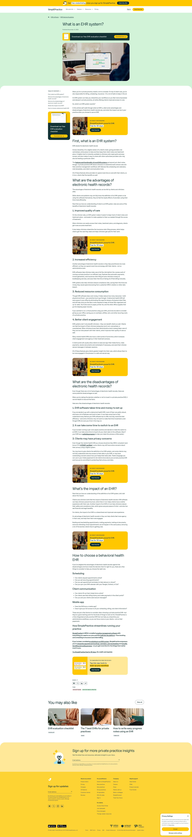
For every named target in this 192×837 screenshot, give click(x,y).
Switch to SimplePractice (104, 781)
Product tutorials (134, 787)
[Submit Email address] (119, 759)
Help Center (133, 781)
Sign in (99, 798)
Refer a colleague (118, 792)
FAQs (131, 784)
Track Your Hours (117, 798)
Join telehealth (101, 808)
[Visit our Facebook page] (49, 806)
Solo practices (101, 787)
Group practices (101, 789)
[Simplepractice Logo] (55, 9)
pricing (96, 9)
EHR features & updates (67, 17)
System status (140, 830)
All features (84, 789)
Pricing (82, 784)
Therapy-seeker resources (104, 814)
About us (115, 781)
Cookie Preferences (111, 830)
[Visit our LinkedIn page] (62, 806)
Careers (115, 784)
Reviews (83, 795)
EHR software (55, 17)
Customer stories (85, 792)
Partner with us (117, 789)
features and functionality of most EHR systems (91, 162)
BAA (103, 830)
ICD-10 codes (100, 795)
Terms (86, 830)
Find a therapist (101, 811)
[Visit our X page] (53, 806)
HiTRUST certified (86, 445)
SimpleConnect (117, 795)
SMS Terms (92, 830)
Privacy (99, 830)
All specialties (100, 792)
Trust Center (133, 789)
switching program (88, 434)
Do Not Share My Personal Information (126, 830)
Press (114, 787)
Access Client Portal (102, 805)
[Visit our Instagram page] (57, 806)
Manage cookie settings (175, 833)
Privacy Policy (171, 825)
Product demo (84, 781)
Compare (83, 787)
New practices (101, 784)
